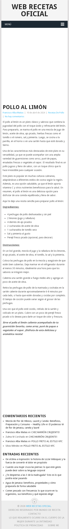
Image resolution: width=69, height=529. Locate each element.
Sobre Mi (53, 525)
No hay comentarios (14, 116)
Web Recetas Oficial (34, 10)
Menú (8, 24)
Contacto (34, 513)
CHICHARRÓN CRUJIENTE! (45, 432)
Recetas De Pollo (56, 112)
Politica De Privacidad (28, 525)
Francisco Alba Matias (13, 112)
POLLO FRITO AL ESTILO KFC (47, 441)
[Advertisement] (34, 64)
